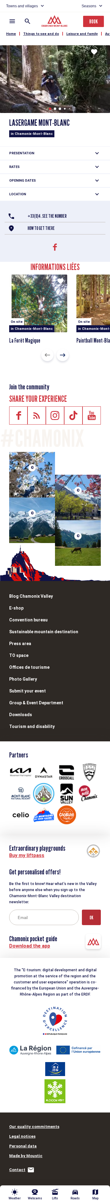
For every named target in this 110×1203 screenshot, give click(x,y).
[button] (50, 109)
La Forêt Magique (24, 340)
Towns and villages (22, 6)
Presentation (21, 153)
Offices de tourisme (29, 667)
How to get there (41, 228)
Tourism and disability (32, 726)
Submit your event (27, 691)
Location (17, 194)
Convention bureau (28, 619)
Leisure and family (82, 34)
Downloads (20, 714)
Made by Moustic (25, 1155)
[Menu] (12, 21)
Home (11, 34)
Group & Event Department (36, 702)
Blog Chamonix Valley (31, 596)
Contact (17, 1169)
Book (93, 21)
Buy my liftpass (26, 855)
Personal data (23, 1146)
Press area (20, 643)
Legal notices (22, 1136)
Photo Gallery (23, 679)
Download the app (29, 946)
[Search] (27, 21)
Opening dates (22, 181)
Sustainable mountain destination (43, 631)
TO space (18, 655)
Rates (14, 167)
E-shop (16, 608)
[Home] (55, 22)
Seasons (89, 6)
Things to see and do (41, 34)
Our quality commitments (34, 1126)
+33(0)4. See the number (47, 216)
